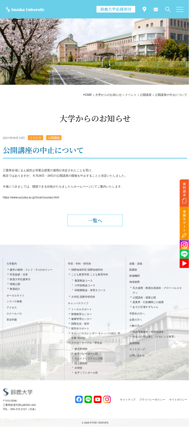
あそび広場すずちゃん (145, 307)
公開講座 (54, 138)
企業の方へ (135, 319)
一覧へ (95, 220)
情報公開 (15, 284)
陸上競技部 (81, 363)
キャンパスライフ (78, 303)
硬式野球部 (81, 349)
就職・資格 (135, 263)
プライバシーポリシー (152, 399)
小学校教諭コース (85, 285)
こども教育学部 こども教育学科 (89, 274)
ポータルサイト (15, 295)
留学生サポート (80, 328)
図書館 (133, 269)
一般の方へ (135, 325)
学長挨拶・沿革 (19, 274)
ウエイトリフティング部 (89, 358)
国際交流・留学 (80, 323)
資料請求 (184, 189)
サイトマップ (137, 349)
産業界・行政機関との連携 (148, 302)
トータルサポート (81, 309)
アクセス (11, 307)
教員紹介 (15, 289)
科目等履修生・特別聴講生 (148, 331)
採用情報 (134, 343)
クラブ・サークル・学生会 (86, 342)
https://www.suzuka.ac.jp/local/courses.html (31, 197)
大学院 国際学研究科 (83, 296)
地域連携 (134, 282)
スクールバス (14, 313)
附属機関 (134, 275)
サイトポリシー (178, 399)
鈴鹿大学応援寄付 (115, 9)
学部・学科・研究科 (79, 263)
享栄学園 (11, 319)
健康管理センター (81, 319)
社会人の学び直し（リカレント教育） (155, 336)
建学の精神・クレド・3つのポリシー (31, 269)
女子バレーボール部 (86, 353)
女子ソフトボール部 (86, 372)
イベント (36, 138)
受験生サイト (184, 220)
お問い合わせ (137, 355)
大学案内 (11, 263)
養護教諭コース (84, 280)
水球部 (78, 368)
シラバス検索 (14, 301)
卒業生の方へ (137, 313)
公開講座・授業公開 (144, 297)
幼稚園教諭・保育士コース (90, 290)
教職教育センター (81, 314)
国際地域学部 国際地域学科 (87, 269)
